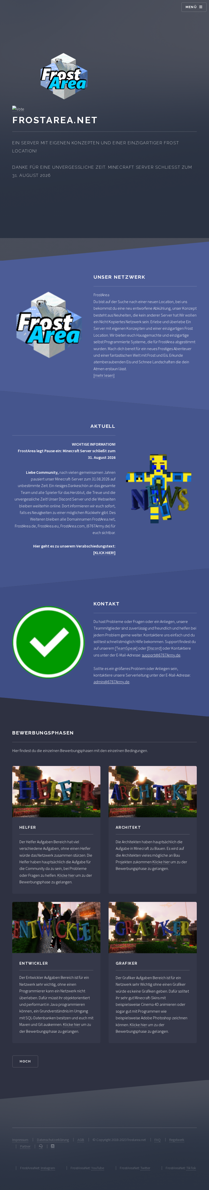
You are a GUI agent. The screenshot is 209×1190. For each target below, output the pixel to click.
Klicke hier (66, 875)
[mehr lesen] (104, 375)
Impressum (20, 1139)
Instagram (48, 1168)
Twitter (145, 1168)
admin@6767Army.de (111, 681)
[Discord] (154, 648)
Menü (191, 7)
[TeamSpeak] (126, 648)
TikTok (191, 1168)
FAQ (157, 1139)
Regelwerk (176, 1139)
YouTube (97, 1168)
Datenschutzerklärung (53, 1139)
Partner (25, 1146)
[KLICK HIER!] (104, 552)
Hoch (25, 1061)
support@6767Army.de (161, 654)
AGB (80, 1139)
